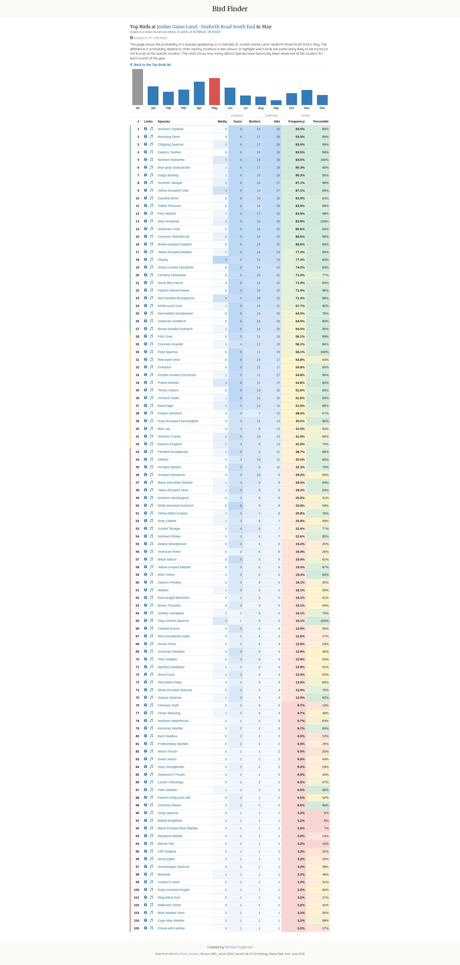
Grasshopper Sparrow (173, 867)
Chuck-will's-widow (171, 928)
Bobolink (164, 874)
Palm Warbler (167, 790)
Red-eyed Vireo (169, 359)
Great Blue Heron (170, 283)
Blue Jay (164, 429)
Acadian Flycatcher (171, 475)
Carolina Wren (168, 198)
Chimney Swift (168, 705)
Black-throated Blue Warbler (178, 828)
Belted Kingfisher (170, 820)
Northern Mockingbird (173, 498)
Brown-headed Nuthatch (175, 329)
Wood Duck (166, 674)
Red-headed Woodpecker (176, 298)
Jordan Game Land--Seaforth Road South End (206, 27)
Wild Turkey (166, 575)
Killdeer (163, 459)
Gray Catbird (167, 521)
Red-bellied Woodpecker (175, 313)
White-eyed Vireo (170, 306)
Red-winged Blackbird (173, 598)
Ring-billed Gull (169, 897)
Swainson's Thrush (171, 774)
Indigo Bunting (168, 175)
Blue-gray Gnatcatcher (174, 167)
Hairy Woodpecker (171, 767)
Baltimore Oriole (169, 905)
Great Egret (166, 859)
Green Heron (167, 759)
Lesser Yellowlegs (170, 782)
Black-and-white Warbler (175, 482)
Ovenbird (164, 367)
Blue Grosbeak (168, 221)
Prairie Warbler (168, 383)
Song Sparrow (168, 813)
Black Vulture (167, 559)
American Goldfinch (172, 321)
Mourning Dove (169, 137)
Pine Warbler (167, 213)
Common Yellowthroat (173, 236)
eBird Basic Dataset (186, 953)
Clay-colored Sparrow (173, 621)
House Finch (167, 644)
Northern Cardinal (170, 129)
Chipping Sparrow (170, 144)
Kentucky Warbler (170, 728)
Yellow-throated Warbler (175, 252)
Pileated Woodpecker (173, 452)
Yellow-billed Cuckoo (172, 513)
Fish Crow (165, 336)
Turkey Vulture (168, 390)
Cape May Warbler (171, 920)
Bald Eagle (165, 406)
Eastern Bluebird (170, 413)
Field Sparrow (168, 352)
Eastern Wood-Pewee (173, 290)
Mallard (163, 590)
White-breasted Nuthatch (176, 505)
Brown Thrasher (169, 605)
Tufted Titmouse (169, 206)
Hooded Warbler (169, 467)
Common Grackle (170, 344)
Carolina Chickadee (172, 275)
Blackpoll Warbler (170, 836)
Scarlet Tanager (169, 528)
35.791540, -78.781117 (206, 32)
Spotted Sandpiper (171, 667)
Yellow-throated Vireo (173, 490)
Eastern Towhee (169, 152)
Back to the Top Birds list (152, 65)
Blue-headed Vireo (171, 913)
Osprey (163, 259)
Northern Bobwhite (171, 160)
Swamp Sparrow (169, 697)
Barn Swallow (167, 736)
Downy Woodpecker (172, 544)
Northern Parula (169, 436)
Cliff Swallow (167, 851)
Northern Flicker (169, 536)
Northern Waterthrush (173, 721)
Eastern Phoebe (169, 582)
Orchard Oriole (168, 398)
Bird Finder (230, 9)
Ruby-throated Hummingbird (178, 421)
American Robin (169, 551)
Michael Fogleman (238, 947)
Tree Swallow (167, 659)
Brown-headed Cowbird (175, 244)
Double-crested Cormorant (177, 375)
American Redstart (171, 651)
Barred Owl (166, 844)
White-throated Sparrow (175, 690)
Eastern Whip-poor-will (174, 797)
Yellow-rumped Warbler (174, 567)
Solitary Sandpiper (171, 613)
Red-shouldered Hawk (174, 636)
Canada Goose (169, 628)
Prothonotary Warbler (173, 744)
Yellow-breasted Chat (173, 190)
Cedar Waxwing (169, 713)
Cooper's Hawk (169, 882)
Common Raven (169, 805)
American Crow (169, 229)
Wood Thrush (167, 751)
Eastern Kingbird (170, 444)
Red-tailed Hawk (169, 682)
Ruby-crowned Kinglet (173, 890)
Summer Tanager (170, 183)
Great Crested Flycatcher (176, 267)
